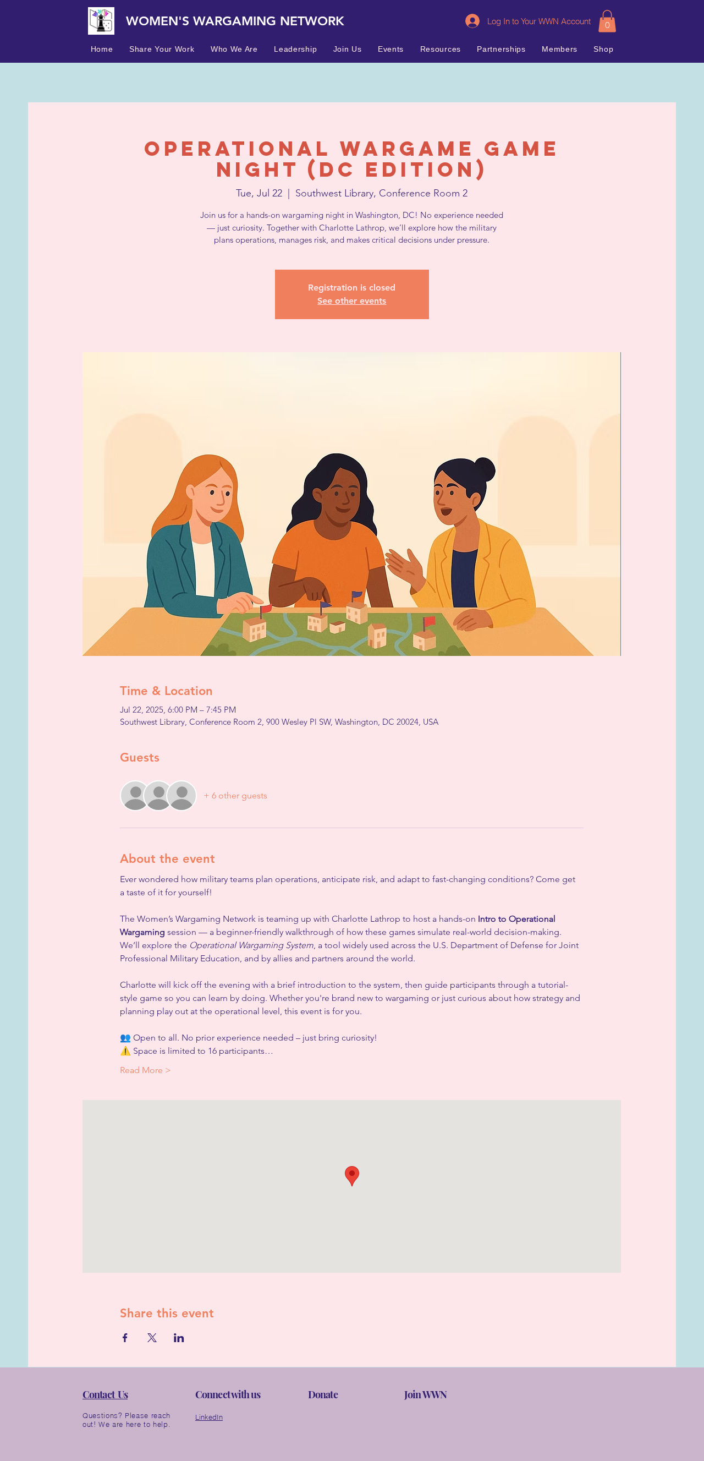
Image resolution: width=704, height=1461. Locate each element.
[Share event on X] (152, 1337)
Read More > (145, 1070)
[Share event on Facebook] (125, 1337)
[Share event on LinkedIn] (179, 1337)
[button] (607, 21)
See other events (351, 301)
